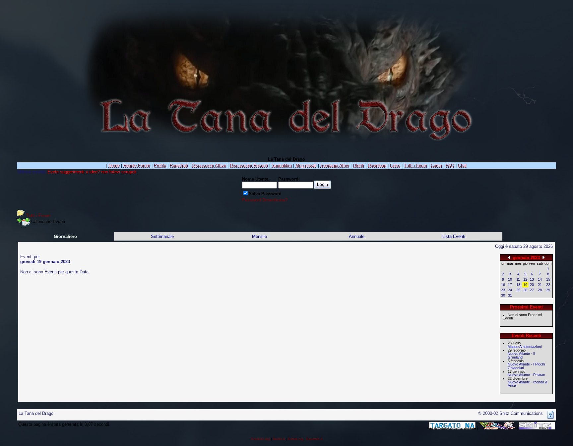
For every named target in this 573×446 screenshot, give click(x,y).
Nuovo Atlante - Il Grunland (521, 355)
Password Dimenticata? (264, 199)
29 (548, 290)
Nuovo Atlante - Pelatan (526, 375)
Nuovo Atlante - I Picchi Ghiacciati (526, 366)
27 (532, 290)
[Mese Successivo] (543, 257)
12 (525, 279)
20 (532, 285)
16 (503, 285)
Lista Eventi (453, 236)
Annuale (356, 236)
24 (510, 290)
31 (510, 295)
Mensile (259, 236)
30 (503, 295)
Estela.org (295, 439)
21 (540, 285)
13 (532, 279)
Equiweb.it (314, 439)
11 (518, 279)
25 (518, 290)
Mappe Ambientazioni (524, 347)
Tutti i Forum (38, 215)
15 (548, 279)
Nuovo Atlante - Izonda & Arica (527, 384)
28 (540, 290)
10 (510, 279)
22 (548, 285)
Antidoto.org (260, 439)
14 (540, 279)
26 (525, 290)
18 (518, 285)
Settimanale (162, 236)
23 (503, 290)
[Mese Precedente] (509, 257)
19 (525, 285)
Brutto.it (279, 439)
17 (510, 285)
